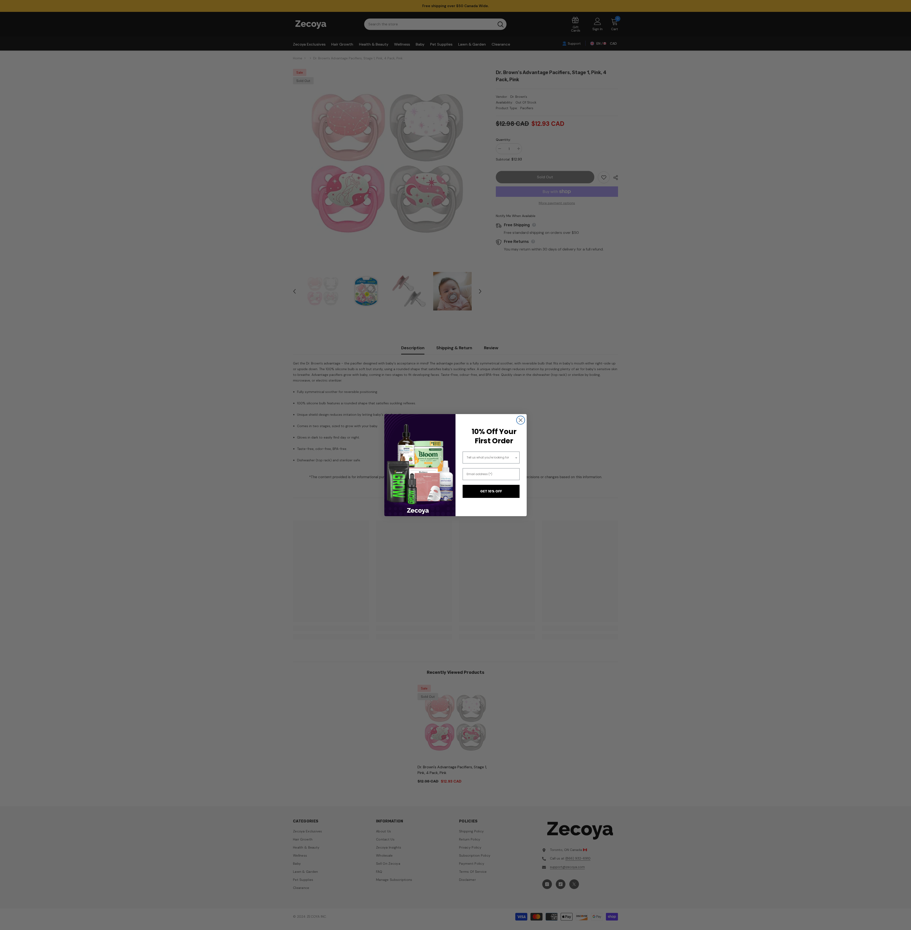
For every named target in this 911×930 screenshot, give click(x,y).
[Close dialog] (520, 420)
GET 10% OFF (491, 491)
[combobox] (491, 457)
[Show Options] (516, 457)
